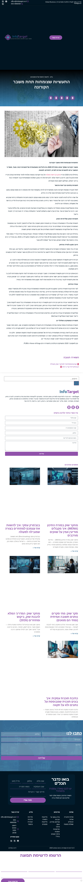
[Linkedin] (69, 407)
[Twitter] (73, 407)
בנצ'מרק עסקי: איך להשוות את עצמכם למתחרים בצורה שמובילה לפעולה (22, 529)
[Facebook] (77, 407)
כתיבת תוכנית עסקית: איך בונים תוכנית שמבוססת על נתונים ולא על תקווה (61, 702)
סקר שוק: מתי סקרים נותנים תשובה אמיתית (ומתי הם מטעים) (64, 617)
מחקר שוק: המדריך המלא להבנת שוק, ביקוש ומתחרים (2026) (24, 617)
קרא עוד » (74, 551)
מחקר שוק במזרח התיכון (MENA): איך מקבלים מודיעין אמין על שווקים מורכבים (62, 530)
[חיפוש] (76, 383)
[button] (80, 37)
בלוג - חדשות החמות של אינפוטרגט (41, 77)
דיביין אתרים (12, 848)
